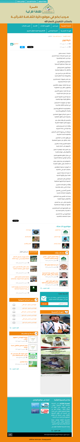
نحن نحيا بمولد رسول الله (51, 265)
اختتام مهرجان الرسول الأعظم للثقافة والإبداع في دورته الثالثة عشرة (20, 258)
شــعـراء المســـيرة (57, 36)
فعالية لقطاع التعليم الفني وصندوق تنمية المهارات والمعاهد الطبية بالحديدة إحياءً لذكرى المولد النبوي (20, 279)
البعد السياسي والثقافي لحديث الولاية (19, 346)
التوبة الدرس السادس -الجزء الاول (29, 315)
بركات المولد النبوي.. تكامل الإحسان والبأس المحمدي (50, 257)
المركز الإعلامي (53, 30)
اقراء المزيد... (45, 288)
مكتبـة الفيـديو (31, 1)
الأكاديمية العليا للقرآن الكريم (36, 30)
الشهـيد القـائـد (45, 26)
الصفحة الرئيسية (66, 26)
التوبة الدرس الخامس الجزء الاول (29, 322)
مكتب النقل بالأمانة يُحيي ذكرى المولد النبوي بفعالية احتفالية (21, 268)
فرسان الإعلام (57, 243)
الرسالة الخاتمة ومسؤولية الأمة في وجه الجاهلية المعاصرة (20, 288)
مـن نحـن (55, 26)
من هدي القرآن (24, 252)
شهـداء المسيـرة (66, 30)
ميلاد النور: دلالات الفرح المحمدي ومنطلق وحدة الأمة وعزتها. (50, 282)
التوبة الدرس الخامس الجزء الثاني (29, 319)
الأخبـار (35, 26)
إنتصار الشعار (28, 236)
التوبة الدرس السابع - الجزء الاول (29, 308)
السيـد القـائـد (26, 26)
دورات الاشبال (57, 236)
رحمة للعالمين (24, 362)
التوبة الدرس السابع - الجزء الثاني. (29, 305)
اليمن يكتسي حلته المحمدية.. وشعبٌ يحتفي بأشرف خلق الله (50, 273)
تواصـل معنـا (21, 1)
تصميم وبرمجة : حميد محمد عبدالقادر (40, 439)
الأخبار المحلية (33, 252)
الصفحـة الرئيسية (66, 36)
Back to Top (10, 434)
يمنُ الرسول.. (58, 230)
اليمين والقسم (27, 243)
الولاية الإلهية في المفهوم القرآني (20, 338)
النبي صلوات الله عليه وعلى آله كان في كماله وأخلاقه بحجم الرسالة (19, 355)
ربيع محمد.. (28, 230)
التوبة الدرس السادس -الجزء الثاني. (28, 312)
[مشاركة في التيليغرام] (22, 48)
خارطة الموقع (42, 1)
